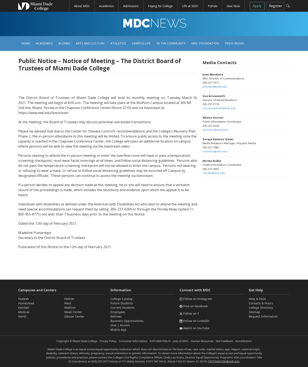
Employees (118, 312)
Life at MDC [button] (190, 6)
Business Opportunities (127, 321)
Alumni (64, 43)
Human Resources (202, 341)
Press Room (234, 43)
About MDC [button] (82, 6)
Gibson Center (74, 316)
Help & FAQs (257, 299)
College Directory (261, 308)
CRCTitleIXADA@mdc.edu (223, 361)
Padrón (69, 299)
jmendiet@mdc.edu (215, 86)
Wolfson (70, 308)
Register (275, 6)
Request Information (263, 316)
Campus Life (141, 43)
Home (25, 43)
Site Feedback (224, 341)
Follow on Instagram (197, 299)
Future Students (121, 303)
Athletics (118, 43)
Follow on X (191, 313)
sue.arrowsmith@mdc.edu (219, 108)
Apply (257, 6)
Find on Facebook (195, 306)
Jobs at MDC (180, 341)
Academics (44, 43)
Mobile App (118, 330)
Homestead (26, 303)
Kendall (23, 308)
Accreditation (243, 341)
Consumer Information (133, 341)
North (22, 316)
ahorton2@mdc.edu (215, 130)
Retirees (116, 316)
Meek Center (73, 312)
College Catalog (121, 299)
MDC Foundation (205, 43)
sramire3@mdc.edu (215, 151)
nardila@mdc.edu (214, 173)
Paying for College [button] (160, 6)
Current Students (122, 308)
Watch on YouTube (196, 328)
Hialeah (23, 299)
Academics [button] (106, 6)
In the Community (171, 43)
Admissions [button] (131, 6)
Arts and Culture (90, 43)
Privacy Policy (108, 341)
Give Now (233, 6)
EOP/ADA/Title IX (160, 341)
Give (113, 325)
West (67, 303)
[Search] (288, 6)
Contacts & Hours (261, 303)
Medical (23, 312)
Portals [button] (212, 6)
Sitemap (254, 312)
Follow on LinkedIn (196, 321)
